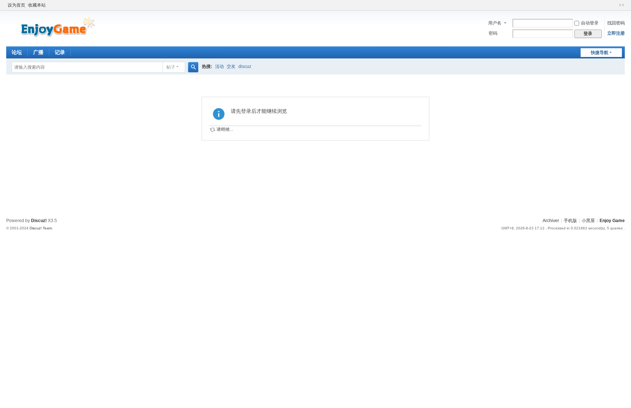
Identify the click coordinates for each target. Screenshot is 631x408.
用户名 (494, 23)
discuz (244, 66)
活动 (219, 66)
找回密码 (616, 23)
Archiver (551, 220)
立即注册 (616, 33)
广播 (38, 52)
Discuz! (39, 220)
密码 (493, 33)
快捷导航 (599, 52)
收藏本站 (37, 5)
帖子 (171, 67)
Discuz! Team (41, 228)
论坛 (17, 52)
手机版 (570, 220)
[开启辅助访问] (614, 5)
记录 (60, 52)
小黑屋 (588, 220)
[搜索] (193, 67)
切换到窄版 (621, 5)
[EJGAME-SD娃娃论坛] (53, 27)
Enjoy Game (612, 220)
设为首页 (16, 5)
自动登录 (590, 23)
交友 (231, 66)
